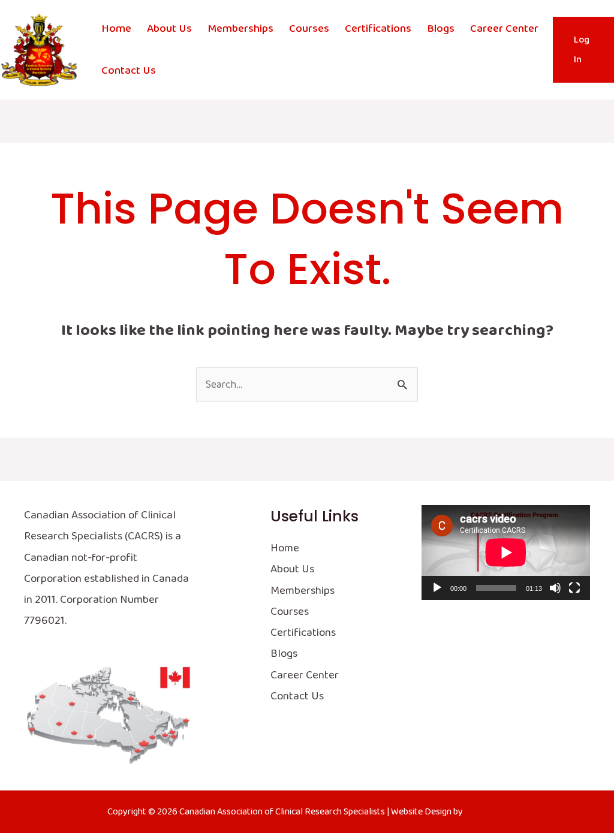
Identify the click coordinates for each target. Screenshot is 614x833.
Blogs (441, 29)
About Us (169, 29)
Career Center (504, 29)
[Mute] (555, 588)
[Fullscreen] (574, 588)
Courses (309, 29)
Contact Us (128, 71)
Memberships (240, 29)
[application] (506, 552)
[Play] (437, 588)
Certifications (378, 29)
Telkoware (486, 811)
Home (116, 29)
